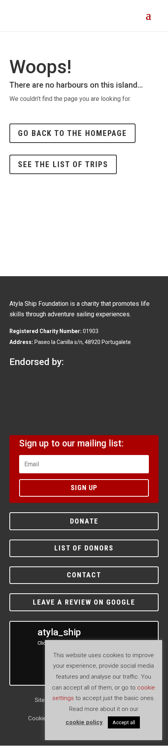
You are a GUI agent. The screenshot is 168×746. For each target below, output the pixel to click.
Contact (84, 575)
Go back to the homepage (72, 133)
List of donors (84, 548)
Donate (84, 521)
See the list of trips (63, 164)
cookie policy (84, 722)
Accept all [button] (124, 722)
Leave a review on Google (84, 602)
